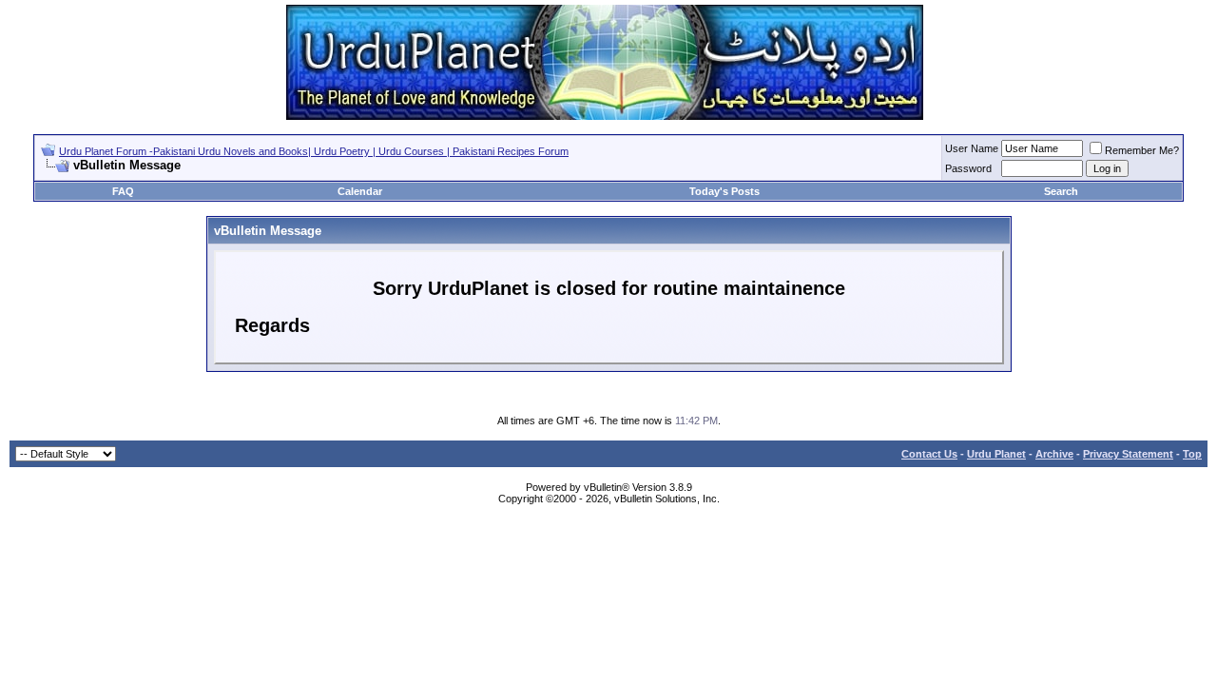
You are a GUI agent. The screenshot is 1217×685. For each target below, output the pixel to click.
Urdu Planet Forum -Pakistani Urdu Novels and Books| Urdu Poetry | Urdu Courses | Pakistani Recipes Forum (314, 151)
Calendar (360, 191)
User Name (971, 148)
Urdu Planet (996, 454)
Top (1192, 454)
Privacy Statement (1128, 454)
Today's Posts (724, 191)
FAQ (123, 191)
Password (968, 168)
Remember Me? (1142, 150)
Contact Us (929, 454)
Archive (1054, 454)
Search (1061, 191)
